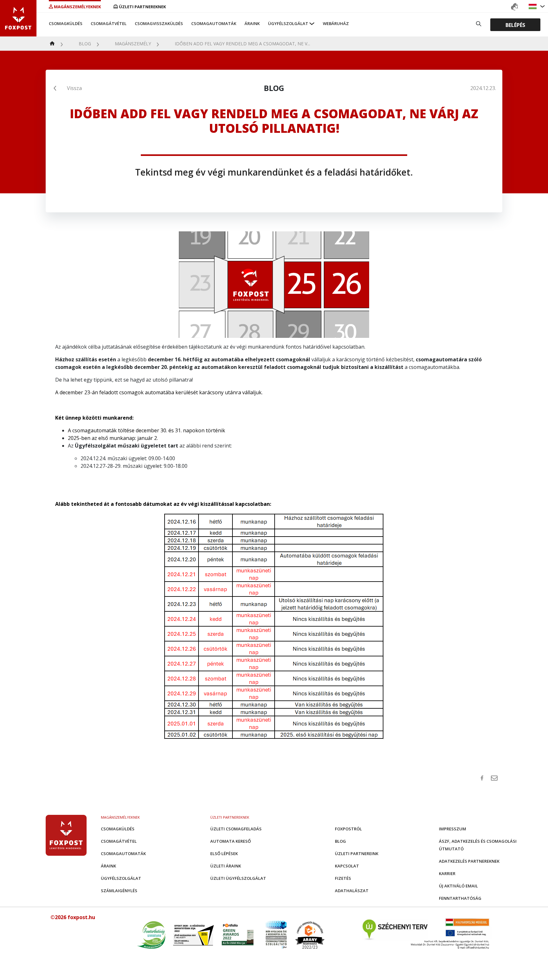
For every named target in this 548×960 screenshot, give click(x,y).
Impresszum (452, 829)
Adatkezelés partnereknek (469, 861)
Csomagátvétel (109, 23)
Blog (85, 44)
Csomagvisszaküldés (159, 23)
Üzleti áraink (225, 866)
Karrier (447, 873)
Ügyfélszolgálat (288, 23)
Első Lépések (224, 853)
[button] (533, 6)
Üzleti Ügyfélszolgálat (238, 878)
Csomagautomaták (213, 23)
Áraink (252, 23)
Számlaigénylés (119, 890)
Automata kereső (230, 841)
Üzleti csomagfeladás (236, 829)
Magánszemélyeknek (77, 7)
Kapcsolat (347, 866)
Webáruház (336, 23)
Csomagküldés (65, 23)
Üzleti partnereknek (142, 7)
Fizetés (343, 878)
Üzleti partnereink (356, 853)
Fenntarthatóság (460, 898)
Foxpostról (348, 829)
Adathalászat (352, 890)
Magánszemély (133, 44)
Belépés (515, 25)
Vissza (74, 88)
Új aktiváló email (458, 886)
